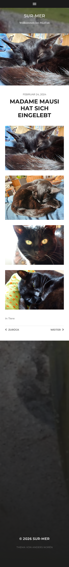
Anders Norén (42, 547)
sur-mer (34, 15)
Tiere (11, 318)
